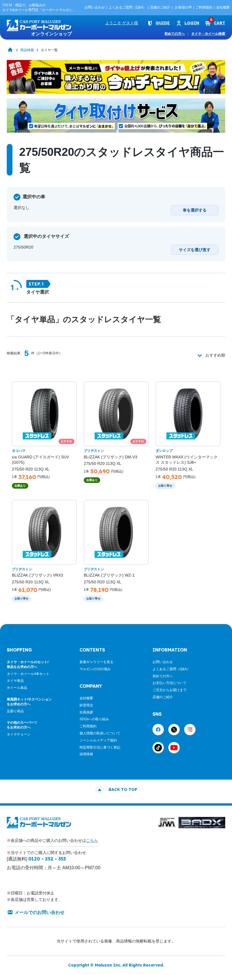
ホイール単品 (17, 688)
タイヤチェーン (19, 734)
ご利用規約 (204, 7)
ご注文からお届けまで (169, 690)
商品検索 (27, 50)
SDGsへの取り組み (94, 719)
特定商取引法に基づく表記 (100, 747)
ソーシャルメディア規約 (98, 740)
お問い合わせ (95, 7)
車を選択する (195, 210)
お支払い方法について (169, 683)
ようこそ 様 (121, 23)
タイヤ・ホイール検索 (208, 34)
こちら (92, 840)
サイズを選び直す (194, 249)
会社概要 (223, 7)
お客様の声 (183, 7)
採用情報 (86, 754)
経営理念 (86, 705)
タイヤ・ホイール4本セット (28, 674)
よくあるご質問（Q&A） (127, 7)
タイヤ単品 (15, 681)
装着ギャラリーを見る (96, 662)
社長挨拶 (86, 712)
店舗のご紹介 (160, 7)
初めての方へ (174, 34)
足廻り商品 (15, 711)
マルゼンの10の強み (95, 669)
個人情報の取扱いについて (100, 733)
